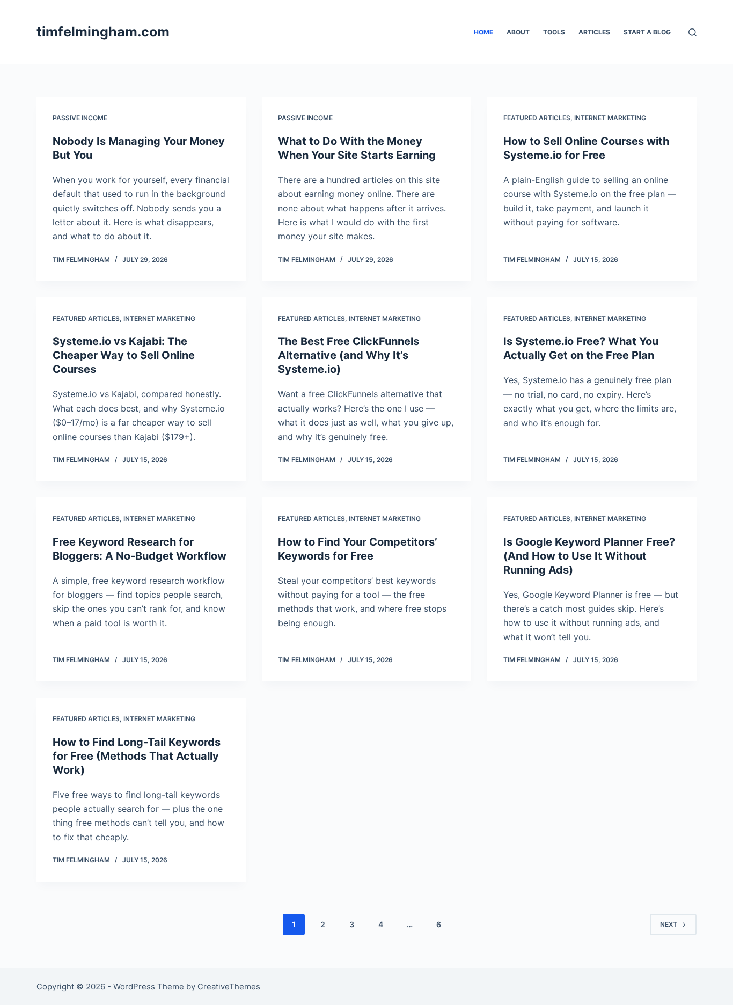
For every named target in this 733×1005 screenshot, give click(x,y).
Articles (594, 32)
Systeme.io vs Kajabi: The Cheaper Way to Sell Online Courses (124, 355)
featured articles (536, 118)
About (518, 32)
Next (668, 924)
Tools (554, 32)
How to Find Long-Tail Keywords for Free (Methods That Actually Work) (137, 756)
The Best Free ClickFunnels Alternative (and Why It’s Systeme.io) (348, 355)
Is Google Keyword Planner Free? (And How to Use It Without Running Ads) (589, 555)
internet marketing (610, 118)
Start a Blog (647, 32)
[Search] (692, 32)
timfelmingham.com (103, 32)
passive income (80, 118)
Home (483, 32)
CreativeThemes (228, 986)
